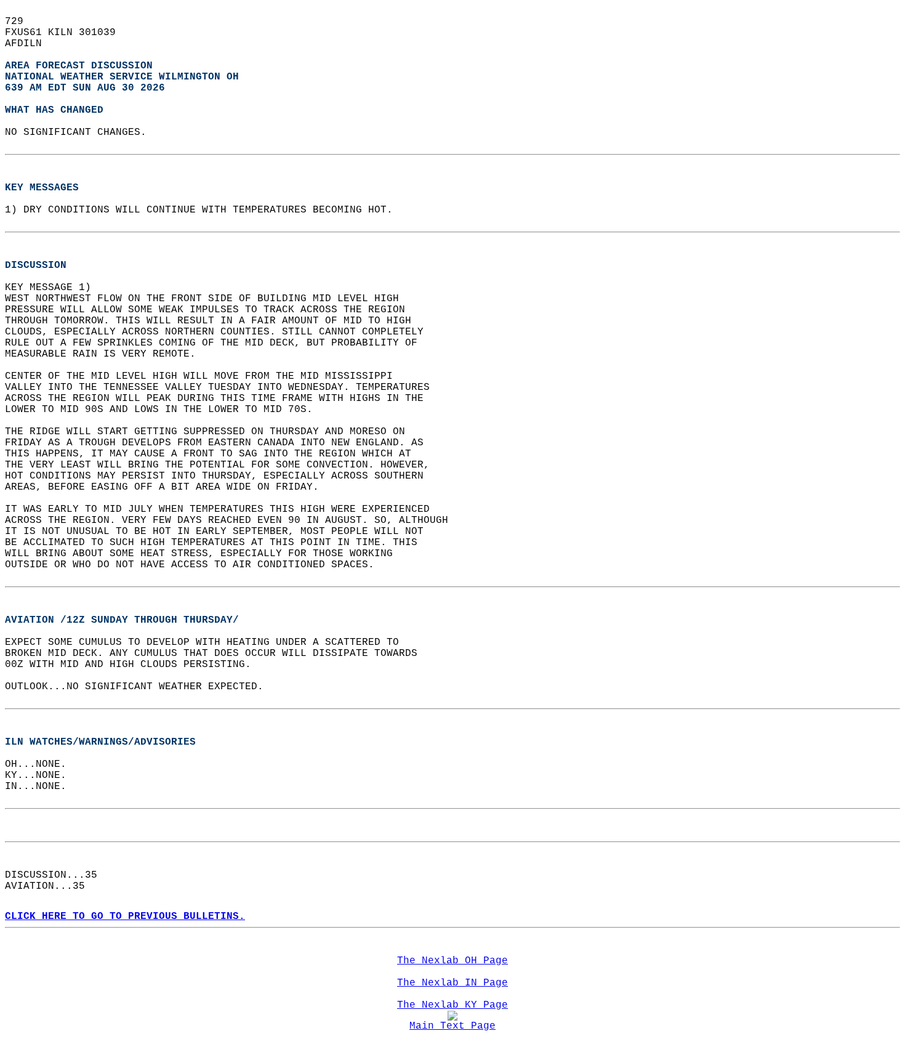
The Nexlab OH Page (452, 960)
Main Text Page (452, 1026)
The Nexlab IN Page (452, 983)
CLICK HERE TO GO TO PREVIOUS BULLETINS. (125, 916)
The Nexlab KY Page (452, 1005)
